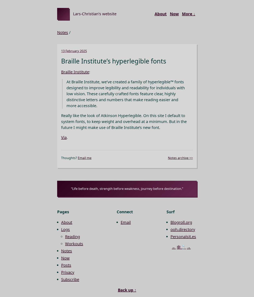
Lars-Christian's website (94, 13)
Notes (62, 32)
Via (64, 137)
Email (126, 222)
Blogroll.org (181, 222)
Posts (66, 265)
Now (174, 13)
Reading (72, 236)
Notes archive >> (180, 158)
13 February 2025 (74, 51)
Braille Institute (75, 72)
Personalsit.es (183, 236)
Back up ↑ (127, 290)
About (161, 13)
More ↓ (188, 13)
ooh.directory (182, 229)
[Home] (63, 14)
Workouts (74, 243)
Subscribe (70, 279)
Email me (84, 158)
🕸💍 (181, 247)
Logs (65, 229)
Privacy (67, 272)
